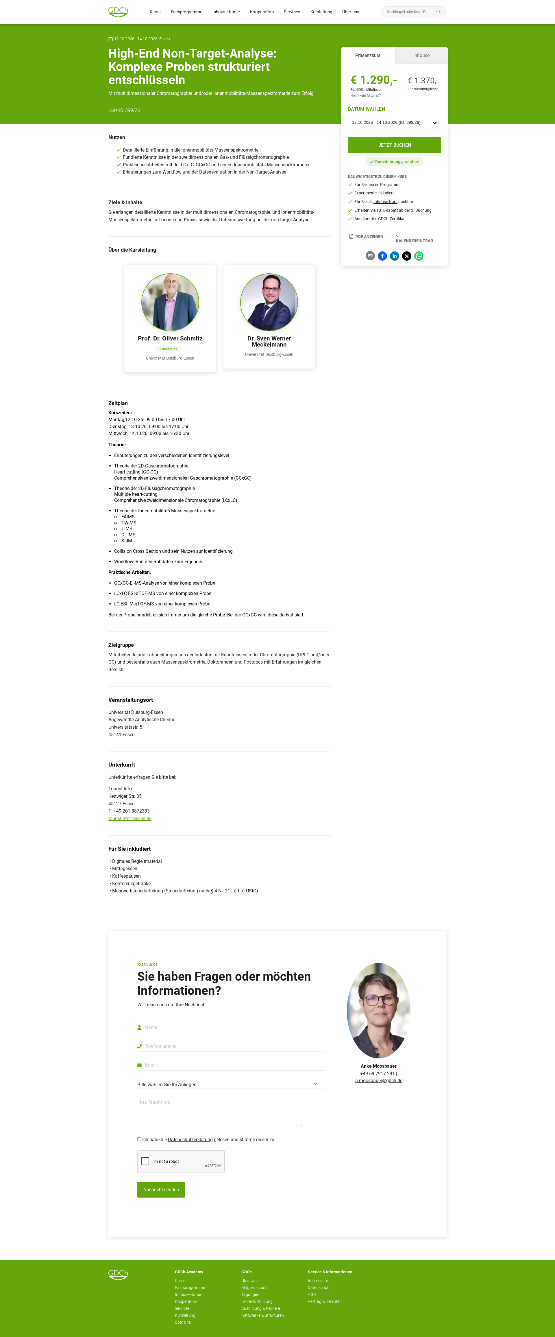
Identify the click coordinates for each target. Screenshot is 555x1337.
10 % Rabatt (387, 210)
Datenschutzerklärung (190, 1139)
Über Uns (249, 1280)
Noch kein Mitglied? (365, 95)
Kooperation (262, 11)
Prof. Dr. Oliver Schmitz (170, 338)
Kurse (155, 11)
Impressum (318, 1280)
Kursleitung (321, 11)
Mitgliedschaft (254, 1287)
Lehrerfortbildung (257, 1301)
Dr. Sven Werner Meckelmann (269, 341)
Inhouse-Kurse (226, 11)
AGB (312, 1294)
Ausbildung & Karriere (260, 1308)
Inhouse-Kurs (385, 201)
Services (292, 11)
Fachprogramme (186, 11)
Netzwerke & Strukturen (262, 1315)
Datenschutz (319, 1287)
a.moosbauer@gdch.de (378, 1080)
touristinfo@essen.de (129, 818)
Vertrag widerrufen (325, 1301)
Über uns (350, 11)
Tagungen (250, 1294)
